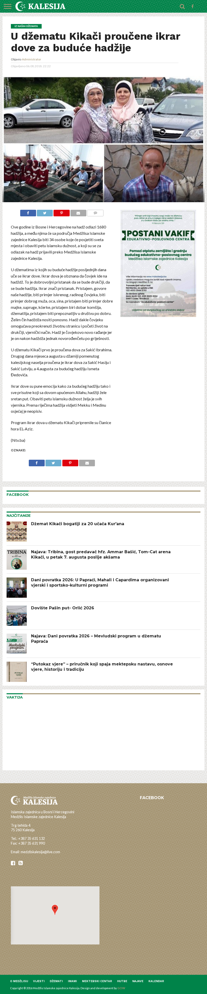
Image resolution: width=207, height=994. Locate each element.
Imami (72, 981)
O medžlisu (19, 981)
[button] (54, 910)
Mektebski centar (97, 981)
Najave (137, 981)
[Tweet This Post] (45, 212)
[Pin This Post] (61, 212)
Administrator (31, 59)
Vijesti (39, 981)
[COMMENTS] (95, 212)
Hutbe (122, 981)
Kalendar (156, 981)
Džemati (56, 981)
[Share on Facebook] (28, 212)
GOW (121, 988)
